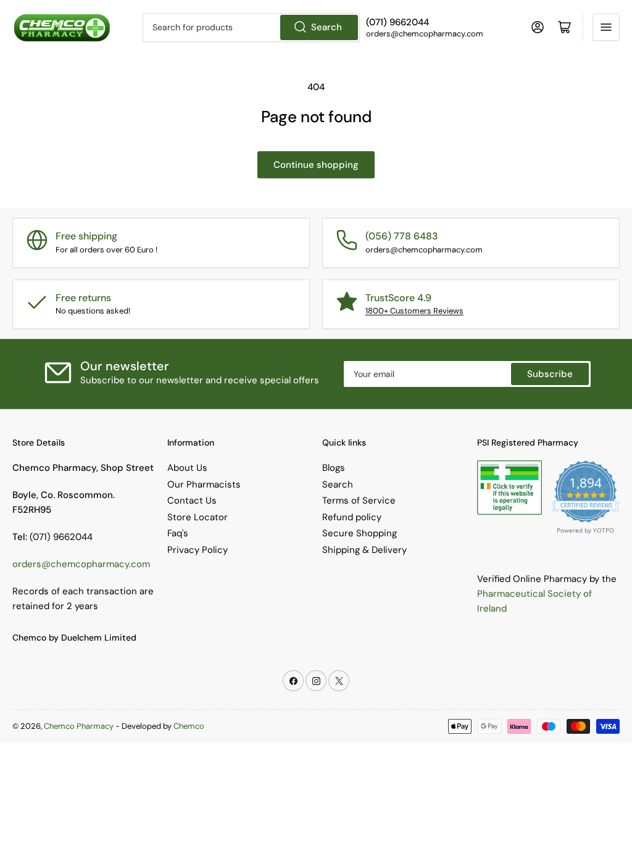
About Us (187, 468)
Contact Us (192, 500)
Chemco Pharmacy (79, 726)
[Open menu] (606, 27)
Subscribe (550, 374)
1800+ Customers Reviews (414, 310)
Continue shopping (316, 165)
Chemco (188, 726)
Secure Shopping (359, 533)
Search (326, 27)
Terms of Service (359, 500)
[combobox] (251, 27)
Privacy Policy (197, 550)
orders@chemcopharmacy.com (81, 564)
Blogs (333, 468)
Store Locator (197, 517)
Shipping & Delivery (364, 550)
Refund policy (351, 517)
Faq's (177, 533)
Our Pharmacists (204, 484)
